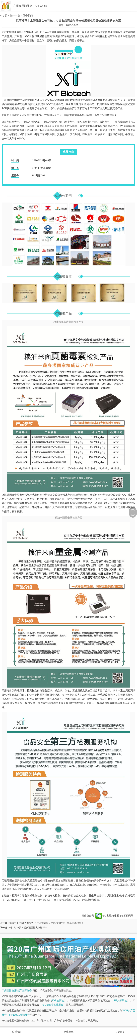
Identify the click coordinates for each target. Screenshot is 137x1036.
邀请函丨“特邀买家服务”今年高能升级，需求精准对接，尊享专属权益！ (46, 923)
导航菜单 (68, 1031)
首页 (4, 15)
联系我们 (17, 1031)
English (120, 1031)
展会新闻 (28, 15)
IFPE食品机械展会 (19, 1014)
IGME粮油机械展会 (52, 1004)
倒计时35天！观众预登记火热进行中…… (30, 927)
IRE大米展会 (120, 1000)
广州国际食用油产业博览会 (17, 990)
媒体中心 (15, 15)
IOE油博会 (58, 1000)
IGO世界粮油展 (111, 915)
